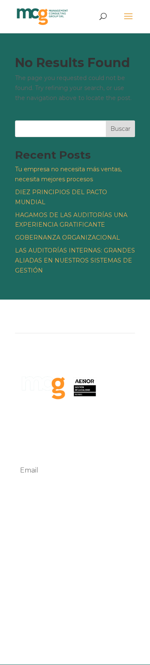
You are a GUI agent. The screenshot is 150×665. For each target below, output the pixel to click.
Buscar (120, 128)
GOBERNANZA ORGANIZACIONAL (67, 237)
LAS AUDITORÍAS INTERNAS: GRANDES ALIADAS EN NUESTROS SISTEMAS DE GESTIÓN (75, 260)
